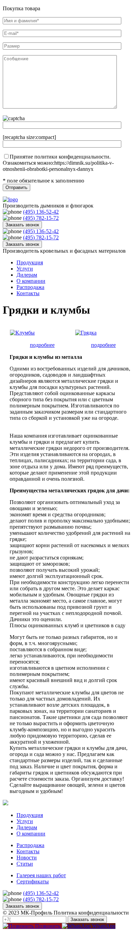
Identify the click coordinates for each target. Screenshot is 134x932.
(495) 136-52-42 (41, 212)
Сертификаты (32, 881)
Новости (26, 857)
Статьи (24, 864)
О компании (30, 281)
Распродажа (30, 287)
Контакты (28, 293)
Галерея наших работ (41, 875)
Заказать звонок (22, 224)
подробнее (42, 345)
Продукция (29, 262)
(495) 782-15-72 (41, 218)
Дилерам (26, 275)
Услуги (24, 269)
